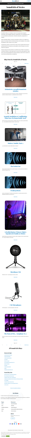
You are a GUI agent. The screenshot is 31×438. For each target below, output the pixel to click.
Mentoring (12, 405)
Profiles (2, 409)
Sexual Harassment (14, 407)
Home (2, 405)
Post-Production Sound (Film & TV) (9, 362)
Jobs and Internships (14, 403)
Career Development (7, 356)
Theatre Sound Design (7, 366)
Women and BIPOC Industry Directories (16, 409)
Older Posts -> (27, 63)
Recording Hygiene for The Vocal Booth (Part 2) (11, 383)
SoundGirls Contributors (4, 407)
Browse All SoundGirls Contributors (15, 388)
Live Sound (5, 359)
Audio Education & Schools (8, 355)
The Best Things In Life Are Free (9, 381)
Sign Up (13, 418)
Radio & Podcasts (6, 363)
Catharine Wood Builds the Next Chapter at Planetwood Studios (13, 378)
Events (2, 403)
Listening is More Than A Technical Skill (10, 377)
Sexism (5, 368)
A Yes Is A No (6, 384)
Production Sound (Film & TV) (8, 369)
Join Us (29, 1)
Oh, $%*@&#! (6, 380)
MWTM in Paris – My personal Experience (10, 374)
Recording (5, 365)
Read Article (15, 97)
